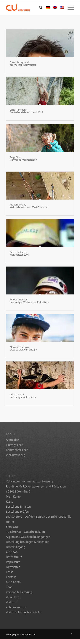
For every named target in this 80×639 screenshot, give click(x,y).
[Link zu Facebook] (71, 634)
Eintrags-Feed (14, 445)
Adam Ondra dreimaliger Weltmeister (23, 396)
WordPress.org (15, 455)
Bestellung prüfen (17, 511)
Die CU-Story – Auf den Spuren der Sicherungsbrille (38, 516)
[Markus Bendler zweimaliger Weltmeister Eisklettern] (40, 280)
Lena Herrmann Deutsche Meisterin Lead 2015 (26, 111)
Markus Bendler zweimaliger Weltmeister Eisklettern (29, 301)
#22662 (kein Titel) (18, 491)
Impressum (13, 562)
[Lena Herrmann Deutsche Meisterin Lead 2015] (40, 91)
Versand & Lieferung (19, 592)
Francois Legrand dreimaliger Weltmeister (23, 63)
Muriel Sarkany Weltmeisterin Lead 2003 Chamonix (29, 206)
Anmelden (12, 440)
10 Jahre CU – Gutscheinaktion (25, 531)
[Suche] (39, 7)
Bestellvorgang (15, 547)
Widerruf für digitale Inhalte (23, 612)
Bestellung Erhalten (18, 506)
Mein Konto (13, 496)
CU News (11, 552)
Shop (9, 587)
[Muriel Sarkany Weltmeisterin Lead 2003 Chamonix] (40, 186)
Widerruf (11, 602)
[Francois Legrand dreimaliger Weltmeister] (40, 43)
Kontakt (11, 577)
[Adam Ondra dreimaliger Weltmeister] (40, 375)
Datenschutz (14, 557)
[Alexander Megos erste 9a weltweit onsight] (40, 328)
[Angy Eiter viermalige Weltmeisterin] (40, 138)
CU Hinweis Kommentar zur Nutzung (29, 481)
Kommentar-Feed (17, 450)
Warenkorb (13, 597)
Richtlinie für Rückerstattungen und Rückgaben (36, 486)
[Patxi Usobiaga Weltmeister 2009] (40, 233)
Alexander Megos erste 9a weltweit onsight (23, 348)
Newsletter (13, 567)
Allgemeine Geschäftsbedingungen (28, 536)
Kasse (9, 501)
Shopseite (12, 526)
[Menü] (69, 7)
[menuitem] (39, 7)
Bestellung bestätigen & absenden (27, 542)
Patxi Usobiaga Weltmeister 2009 (19, 253)
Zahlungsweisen (16, 607)
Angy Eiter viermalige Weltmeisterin (23, 158)
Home (10, 521)
